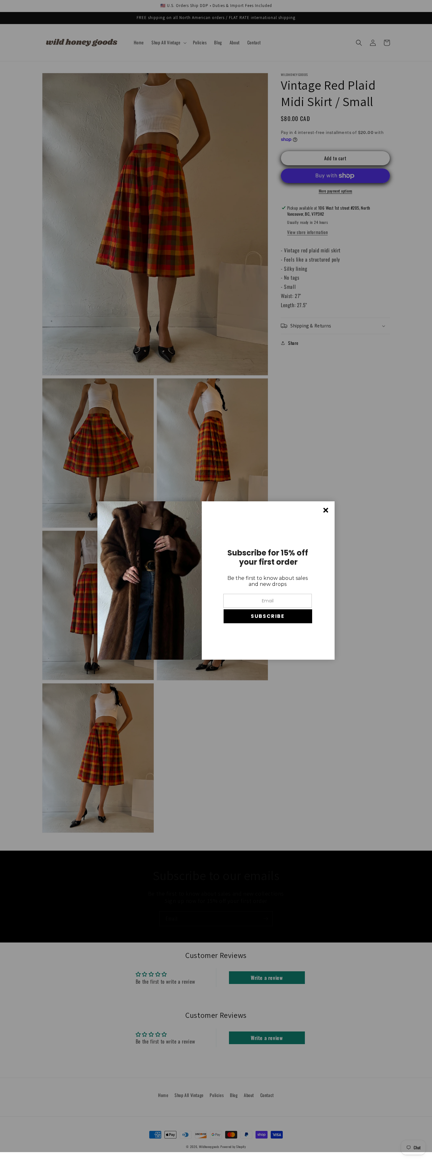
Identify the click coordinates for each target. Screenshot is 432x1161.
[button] (268, 616)
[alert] (216, 580)
